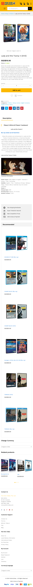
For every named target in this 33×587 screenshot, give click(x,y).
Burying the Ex (5, 474)
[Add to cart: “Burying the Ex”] (4, 471)
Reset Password (5, 555)
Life (18, 474)
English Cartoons (25, 103)
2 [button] (16, 482)
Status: (3, 63)
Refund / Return (5, 523)
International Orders (6, 540)
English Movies (5, 104)
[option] (8, 468)
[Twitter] (4, 510)
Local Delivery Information (8, 538)
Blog (2, 527)
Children (9, 103)
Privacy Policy (4, 544)
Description (7, 118)
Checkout (3, 561)
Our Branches (4, 542)
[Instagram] (12, 510)
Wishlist (3, 557)
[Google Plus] (7, 510)
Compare (19, 95)
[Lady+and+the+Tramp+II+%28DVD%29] (6, 108)
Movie (11, 104)
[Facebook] (1, 510)
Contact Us (4, 518)
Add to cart (16, 90)
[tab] (7, 118)
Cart (2, 559)
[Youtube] (9, 510)
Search (30, 8)
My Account (4, 552)
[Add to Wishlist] (12, 96)
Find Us (3, 521)
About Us (3, 535)
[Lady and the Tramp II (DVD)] (2, 108)
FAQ (2, 525)
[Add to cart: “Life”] (20, 472)
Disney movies (16, 103)
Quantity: (3, 83)
